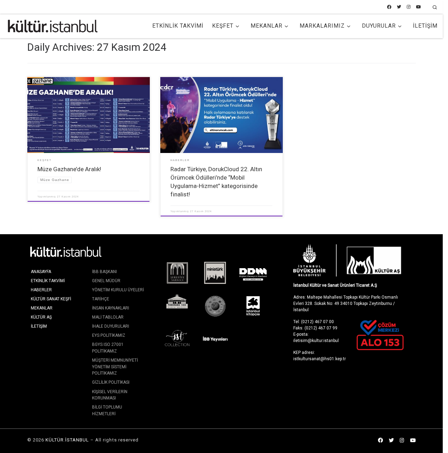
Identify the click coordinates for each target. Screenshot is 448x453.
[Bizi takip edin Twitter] (399, 7)
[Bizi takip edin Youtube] (418, 7)
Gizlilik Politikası (111, 382)
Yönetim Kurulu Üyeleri (118, 289)
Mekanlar (41, 308)
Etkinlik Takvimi (48, 280)
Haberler (41, 289)
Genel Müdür (106, 280)
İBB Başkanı (104, 271)
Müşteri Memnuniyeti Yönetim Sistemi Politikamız (115, 367)
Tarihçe (100, 299)
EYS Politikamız (108, 335)
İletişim (39, 326)
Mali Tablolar (108, 317)
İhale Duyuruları (110, 326)
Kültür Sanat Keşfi (51, 299)
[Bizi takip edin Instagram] (409, 7)
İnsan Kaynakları (110, 308)
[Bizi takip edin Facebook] (389, 7)
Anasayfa (41, 271)
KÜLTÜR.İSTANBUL (67, 439)
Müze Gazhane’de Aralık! (69, 169)
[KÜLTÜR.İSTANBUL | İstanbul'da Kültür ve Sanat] (52, 25)
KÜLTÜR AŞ (41, 317)
